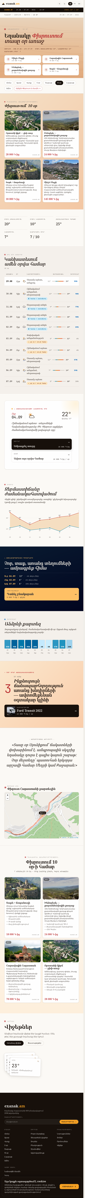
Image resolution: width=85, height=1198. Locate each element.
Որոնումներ (62, 1141)
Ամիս (8, 88)
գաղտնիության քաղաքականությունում (23, 1192)
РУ (75, 4)
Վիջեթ (60, 1145)
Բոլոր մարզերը (37, 1134)
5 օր (38, 83)
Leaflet (63, 837)
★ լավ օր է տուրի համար (37, 342)
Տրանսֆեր (36, 1149)
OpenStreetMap (74, 837)
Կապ (6, 1175)
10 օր (59, 83)
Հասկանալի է (69, 1186)
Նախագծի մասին (12, 1171)
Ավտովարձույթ (37, 1153)
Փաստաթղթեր (34, 1043)
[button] (7, 795)
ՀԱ (70, 4)
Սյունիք (17, 15)
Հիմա (8, 83)
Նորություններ (63, 1134)
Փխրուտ (27, 15)
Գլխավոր (7, 15)
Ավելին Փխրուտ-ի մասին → (28, 88)
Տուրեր (34, 1141)
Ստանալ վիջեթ (14, 1043)
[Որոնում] (59, 4)
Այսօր (18, 83)
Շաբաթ (48, 83)
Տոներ (60, 1138)
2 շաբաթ (70, 83)
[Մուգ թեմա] (65, 4)
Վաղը (29, 83)
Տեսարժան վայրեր (39, 1138)
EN (79, 4)
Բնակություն (36, 1145)
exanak (14, 1106)
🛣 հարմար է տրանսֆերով (37, 299)
